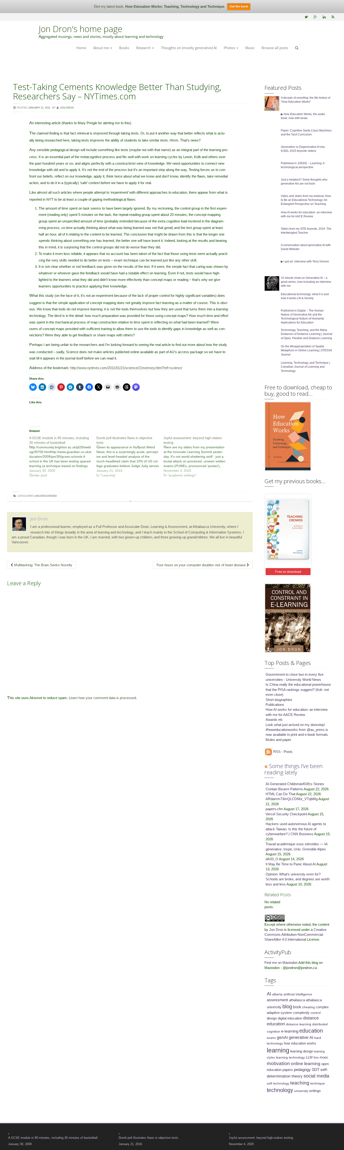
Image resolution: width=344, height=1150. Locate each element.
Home (81, 47)
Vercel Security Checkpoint (286, 814)
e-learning (289, 1031)
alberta (277, 994)
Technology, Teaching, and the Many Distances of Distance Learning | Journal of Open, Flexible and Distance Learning (306, 334)
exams (271, 1038)
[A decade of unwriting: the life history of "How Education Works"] (271, 103)
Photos (230, 47)
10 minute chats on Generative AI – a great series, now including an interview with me (306, 281)
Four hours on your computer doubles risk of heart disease (202, 565)
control (316, 1013)
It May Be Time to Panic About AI (291, 864)
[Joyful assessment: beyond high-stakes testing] (197, 456)
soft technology (278, 1083)
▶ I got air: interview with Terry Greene (305, 261)
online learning (305, 1063)
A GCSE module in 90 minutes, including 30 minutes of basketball (53, 1137)
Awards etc (274, 720)
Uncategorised (46, 495)
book (297, 1007)
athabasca (297, 1000)
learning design (301, 1051)
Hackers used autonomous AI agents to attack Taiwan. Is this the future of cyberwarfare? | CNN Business (296, 829)
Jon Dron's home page (80, 29)
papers (287, 1070)
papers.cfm (274, 809)
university (301, 1091)
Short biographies (279, 700)
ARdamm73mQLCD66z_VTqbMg (292, 799)
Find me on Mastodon (281, 963)
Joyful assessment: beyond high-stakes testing (261, 1137)
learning (278, 1050)
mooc (324, 1057)
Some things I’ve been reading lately (293, 769)
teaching (299, 1082)
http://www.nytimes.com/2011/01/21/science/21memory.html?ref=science (126, 368)
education (311, 1031)
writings (315, 1091)
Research (144, 47)
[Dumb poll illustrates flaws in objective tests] (130, 456)
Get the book (239, 6)
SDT (315, 1069)
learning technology (290, 1057)
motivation (278, 1063)
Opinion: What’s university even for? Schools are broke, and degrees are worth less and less (297, 879)
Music (250, 47)
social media (316, 1075)
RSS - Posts (282, 752)
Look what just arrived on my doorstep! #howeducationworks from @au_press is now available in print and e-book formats (297, 730)
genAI (282, 1037)
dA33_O (272, 859)
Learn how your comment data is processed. (103, 698)
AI (269, 993)
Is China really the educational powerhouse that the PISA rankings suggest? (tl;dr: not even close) (298, 689)
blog (287, 1006)
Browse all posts (275, 47)
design (272, 1018)
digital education (290, 1018)
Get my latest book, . (159, 6)
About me (101, 47)
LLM (309, 1057)
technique (317, 1083)
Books (124, 47)
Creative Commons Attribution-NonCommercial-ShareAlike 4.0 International (295, 935)
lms (316, 1057)
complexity (301, 1013)
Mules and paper (278, 740)
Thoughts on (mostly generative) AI (189, 47)
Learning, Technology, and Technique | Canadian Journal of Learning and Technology (305, 366)
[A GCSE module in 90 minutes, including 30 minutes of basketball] (62, 456)
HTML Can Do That (280, 794)
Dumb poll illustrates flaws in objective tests (148, 1137)
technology (280, 1090)
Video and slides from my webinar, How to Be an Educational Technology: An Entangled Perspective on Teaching (306, 200)
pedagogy (302, 1069)
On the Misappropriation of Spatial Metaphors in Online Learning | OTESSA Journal (306, 350)
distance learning (298, 1024)
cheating (308, 1007)
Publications (275, 705)
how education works (300, 1043)
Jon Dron (39, 519)
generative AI (301, 1037)
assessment (277, 1000)
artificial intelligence (297, 994)
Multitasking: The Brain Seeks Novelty (42, 565)
